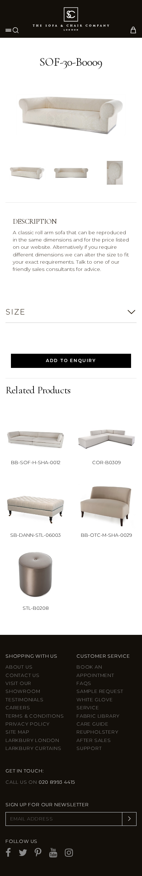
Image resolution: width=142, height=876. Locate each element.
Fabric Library (98, 716)
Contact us (22, 675)
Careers (17, 707)
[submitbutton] (129, 819)
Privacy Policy (27, 724)
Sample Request (99, 691)
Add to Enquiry (71, 360)
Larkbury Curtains (33, 748)
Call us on (40, 782)
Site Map (17, 732)
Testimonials (24, 699)
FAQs (83, 683)
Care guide (92, 724)
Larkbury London (32, 740)
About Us (18, 667)
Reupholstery (97, 732)
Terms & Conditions (34, 716)
